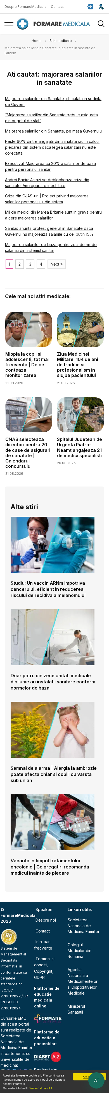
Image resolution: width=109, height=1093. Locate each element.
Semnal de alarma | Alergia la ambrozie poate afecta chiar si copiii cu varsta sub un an (54, 774)
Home (37, 41)
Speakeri (43, 909)
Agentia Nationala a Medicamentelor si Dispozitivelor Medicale (83, 981)
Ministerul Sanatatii (76, 1009)
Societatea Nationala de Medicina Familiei (16, 1041)
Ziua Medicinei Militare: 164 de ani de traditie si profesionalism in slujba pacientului (77, 364)
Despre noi (45, 920)
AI (96, 1080)
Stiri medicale (60, 41)
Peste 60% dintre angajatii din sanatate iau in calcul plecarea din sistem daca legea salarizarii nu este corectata (52, 147)
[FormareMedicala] (54, 23)
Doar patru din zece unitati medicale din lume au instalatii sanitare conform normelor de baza (53, 682)
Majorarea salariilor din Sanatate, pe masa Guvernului (54, 131)
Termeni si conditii (40, 1088)
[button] (90, 6)
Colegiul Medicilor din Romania (79, 950)
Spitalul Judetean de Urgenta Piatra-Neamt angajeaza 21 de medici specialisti (79, 447)
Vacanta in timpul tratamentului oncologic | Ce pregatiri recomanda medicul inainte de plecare (50, 867)
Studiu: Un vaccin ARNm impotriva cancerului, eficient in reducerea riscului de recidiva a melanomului (48, 589)
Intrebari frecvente (43, 944)
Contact (57, 6)
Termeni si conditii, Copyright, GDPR (44, 968)
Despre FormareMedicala (25, 6)
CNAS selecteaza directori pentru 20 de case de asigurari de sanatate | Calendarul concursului (28, 452)
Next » (57, 264)
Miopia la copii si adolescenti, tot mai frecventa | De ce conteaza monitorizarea (27, 364)
